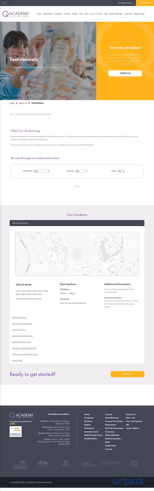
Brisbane (88, 421)
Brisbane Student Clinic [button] (21, 342)
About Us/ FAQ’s (96, 14)
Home (39, 14)
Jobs (106, 14)
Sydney (87, 425)
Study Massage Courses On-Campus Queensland (114, 421)
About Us (23, 103)
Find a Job (130, 418)
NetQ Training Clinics (93, 435)
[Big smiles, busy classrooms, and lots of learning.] (108, 394)
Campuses (58, 14)
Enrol (87, 14)
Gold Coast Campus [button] (20, 223)
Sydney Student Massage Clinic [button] (25, 354)
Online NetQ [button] (17, 360)
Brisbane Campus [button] (19, 317)
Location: (27, 171)
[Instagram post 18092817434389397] (46, 394)
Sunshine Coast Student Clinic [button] (24, 348)
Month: (70, 171)
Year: (113, 171)
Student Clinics (90, 438)
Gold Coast (89, 428)
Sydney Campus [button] (19, 330)
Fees (81, 14)
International (48, 14)
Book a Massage (116, 14)
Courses (67, 14)
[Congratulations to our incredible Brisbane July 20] (77, 394)
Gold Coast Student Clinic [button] (22, 336)
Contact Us (128, 14)
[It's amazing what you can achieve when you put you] (15, 394)
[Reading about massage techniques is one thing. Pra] (139, 394)
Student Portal (126, 3)
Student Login (139, 14)
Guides (75, 14)
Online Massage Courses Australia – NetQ (113, 438)
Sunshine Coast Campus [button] (22, 323)
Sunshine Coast (91, 432)
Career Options (132, 428)
